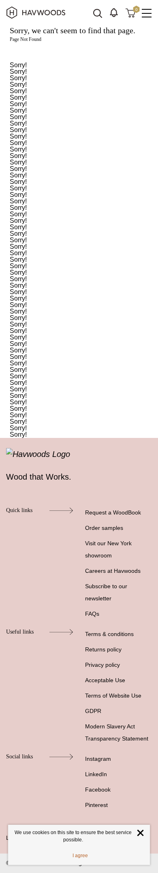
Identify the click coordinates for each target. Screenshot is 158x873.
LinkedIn (96, 774)
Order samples (104, 528)
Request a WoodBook (113, 512)
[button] (114, 12)
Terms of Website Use (113, 695)
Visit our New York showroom (108, 549)
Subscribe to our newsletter (106, 592)
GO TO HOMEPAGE (79, 52)
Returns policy (103, 649)
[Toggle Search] (97, 13)
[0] (130, 12)
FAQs (92, 613)
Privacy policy (102, 665)
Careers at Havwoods (113, 571)
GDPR (93, 711)
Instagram (98, 759)
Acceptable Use (105, 680)
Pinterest (96, 805)
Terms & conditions (109, 634)
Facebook (98, 789)
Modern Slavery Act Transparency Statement (116, 732)
